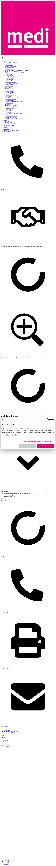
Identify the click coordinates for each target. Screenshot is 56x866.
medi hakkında (7, 730)
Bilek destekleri (10, 76)
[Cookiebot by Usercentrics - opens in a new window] (48, 419)
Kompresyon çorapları (11, 62)
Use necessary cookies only (28, 445)
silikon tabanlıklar (10, 106)
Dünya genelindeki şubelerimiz (11, 731)
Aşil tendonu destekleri (11, 83)
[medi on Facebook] (28, 802)
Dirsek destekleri (10, 84)
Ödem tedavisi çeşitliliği (11, 117)
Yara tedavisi (9, 74)
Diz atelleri (8, 88)
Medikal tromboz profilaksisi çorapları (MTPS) (17, 70)
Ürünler (5, 61)
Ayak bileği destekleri (11, 82)
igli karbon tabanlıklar (11, 105)
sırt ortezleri (9, 96)
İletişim (8, 121)
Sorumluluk (6, 862)
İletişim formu (9, 122)
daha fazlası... (9, 86)
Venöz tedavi (9, 63)
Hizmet (5, 120)
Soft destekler (9, 75)
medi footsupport (10, 108)
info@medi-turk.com (5, 746)
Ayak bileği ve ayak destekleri (13, 97)
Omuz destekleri (10, 78)
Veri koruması (7, 861)
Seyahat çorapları (10, 67)
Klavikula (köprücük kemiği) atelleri (14, 101)
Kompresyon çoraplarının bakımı (14, 113)
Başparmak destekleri (11, 95)
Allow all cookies (45, 445)
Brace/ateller (9, 87)
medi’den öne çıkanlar (11, 116)
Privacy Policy (16, 434)
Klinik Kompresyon (11, 66)
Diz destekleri (9, 80)
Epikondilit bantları (10, 93)
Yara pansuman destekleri (12, 71)
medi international (10, 124)
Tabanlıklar (9, 104)
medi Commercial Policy (9, 732)
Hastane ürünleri (10, 69)
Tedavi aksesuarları (10, 110)
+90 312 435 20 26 (5, 744)
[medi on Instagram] (28, 857)
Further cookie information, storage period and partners (37, 441)
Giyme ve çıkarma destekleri (13, 114)
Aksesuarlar (9, 109)
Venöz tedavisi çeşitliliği (12, 118)
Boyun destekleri (10, 100)
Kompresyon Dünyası (9, 125)
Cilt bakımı (9, 112)
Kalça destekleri (10, 79)
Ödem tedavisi (9, 65)
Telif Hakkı (6, 864)
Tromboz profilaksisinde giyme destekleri (15, 72)
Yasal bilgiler (6, 860)
